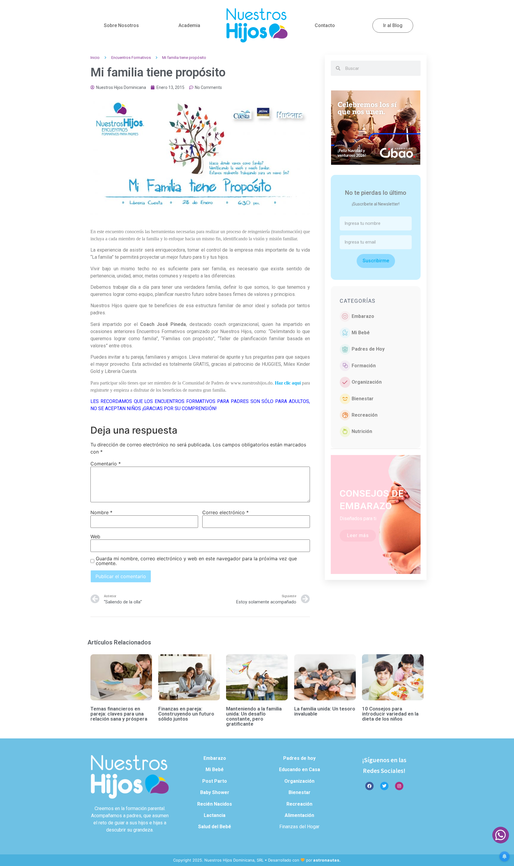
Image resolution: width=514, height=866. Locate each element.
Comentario (105, 463)
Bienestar (363, 398)
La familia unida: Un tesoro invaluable (324, 711)
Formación (364, 365)
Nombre (101, 512)
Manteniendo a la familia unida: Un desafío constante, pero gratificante (254, 716)
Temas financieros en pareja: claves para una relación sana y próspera (118, 714)
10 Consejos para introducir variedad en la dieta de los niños (390, 714)
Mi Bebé (361, 332)
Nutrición (362, 431)
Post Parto (214, 781)
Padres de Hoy (368, 349)
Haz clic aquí (288, 382)
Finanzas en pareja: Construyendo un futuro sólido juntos (186, 714)
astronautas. (327, 860)
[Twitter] (384, 786)
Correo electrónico (225, 512)
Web (95, 536)
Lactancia (214, 815)
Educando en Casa (299, 769)
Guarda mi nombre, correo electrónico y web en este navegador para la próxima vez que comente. (196, 561)
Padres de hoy (299, 758)
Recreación (364, 415)
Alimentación (299, 815)
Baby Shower (214, 792)
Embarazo (363, 316)
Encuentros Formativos (131, 57)
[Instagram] (399, 786)
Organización (367, 382)
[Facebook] (369, 786)
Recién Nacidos (214, 804)
